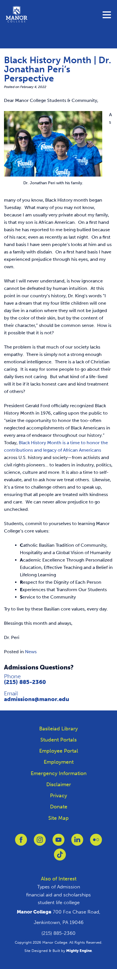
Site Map (58, 818)
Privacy (58, 795)
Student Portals (58, 740)
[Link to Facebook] (21, 843)
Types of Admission (58, 887)
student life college (59, 902)
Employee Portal (58, 751)
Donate (58, 807)
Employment (59, 762)
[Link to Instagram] (40, 843)
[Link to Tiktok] (60, 857)
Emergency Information (59, 773)
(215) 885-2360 (25, 682)
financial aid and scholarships (58, 895)
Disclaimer (58, 784)
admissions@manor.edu (36, 699)
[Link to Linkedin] (77, 843)
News (31, 651)
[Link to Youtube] (58, 843)
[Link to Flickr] (96, 843)
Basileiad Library (58, 729)
